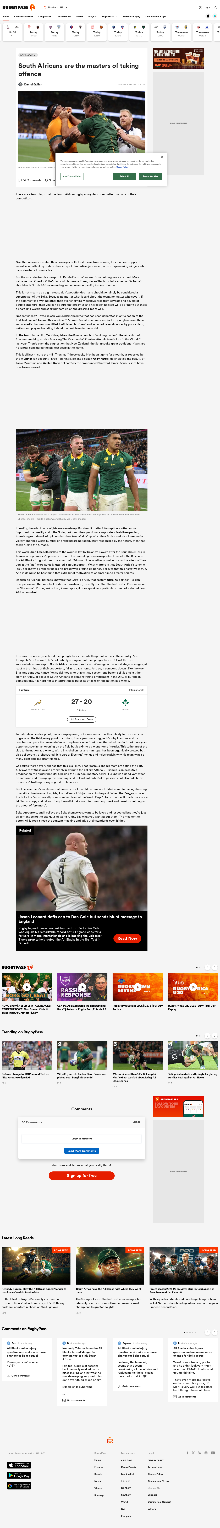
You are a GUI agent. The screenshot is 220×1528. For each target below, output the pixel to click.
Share (53, 180)
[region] (111, 169)
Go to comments (19, 1375)
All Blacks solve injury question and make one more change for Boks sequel (26, 1351)
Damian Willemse (119, 514)
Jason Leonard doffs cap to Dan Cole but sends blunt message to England (80, 919)
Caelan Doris (51, 363)
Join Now (126, 1460)
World (124, 1502)
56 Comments (32, 180)
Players (92, 16)
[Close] (162, 157)
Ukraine (112, 580)
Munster (26, 359)
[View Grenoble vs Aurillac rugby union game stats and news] (118, 32)
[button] (36, 1280)
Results (98, 1474)
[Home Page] (19, 7)
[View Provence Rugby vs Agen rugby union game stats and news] (160, 32)
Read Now (127, 938)
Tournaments (63, 16)
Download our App (155, 16)
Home (97, 1460)
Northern (126, 1487)
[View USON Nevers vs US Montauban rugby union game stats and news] (139, 32)
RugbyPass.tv (128, 1467)
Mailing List (127, 1474)
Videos (98, 1488)
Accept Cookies (150, 176)
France (20, 556)
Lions (131, 536)
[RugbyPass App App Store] (38, 1466)
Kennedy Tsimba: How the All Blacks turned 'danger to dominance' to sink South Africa (82, 1353)
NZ (123, 1509)
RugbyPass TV (109, 16)
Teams (79, 16)
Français (126, 1516)
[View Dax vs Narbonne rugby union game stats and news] (97, 32)
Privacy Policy (156, 1460)
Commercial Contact (159, 1502)
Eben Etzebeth (39, 552)
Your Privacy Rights (72, 176)
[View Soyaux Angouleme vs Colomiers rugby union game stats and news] (54, 32)
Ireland (42, 320)
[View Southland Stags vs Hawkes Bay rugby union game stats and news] (12, 32)
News (6, 16)
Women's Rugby (131, 16)
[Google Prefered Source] (38, 1486)
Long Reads (44, 16)
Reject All (124, 176)
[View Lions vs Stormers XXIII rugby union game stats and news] (202, 32)
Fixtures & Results (23, 16)
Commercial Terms (158, 1481)
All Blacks (27, 560)
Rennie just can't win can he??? (23, 1363)
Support (152, 1495)
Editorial (152, 1509)
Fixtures (98, 1467)
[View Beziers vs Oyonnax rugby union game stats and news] (75, 32)
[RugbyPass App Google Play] (38, 1476)
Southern (126, 1495)
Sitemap (99, 1495)
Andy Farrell (101, 359)
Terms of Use (155, 1467)
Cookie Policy (155, 1474)
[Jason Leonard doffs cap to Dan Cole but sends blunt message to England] (81, 868)
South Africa (58, 664)
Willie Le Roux (25, 514)
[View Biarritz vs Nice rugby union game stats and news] (33, 32)
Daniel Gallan (33, 84)
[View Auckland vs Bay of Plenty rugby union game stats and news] (181, 32)
